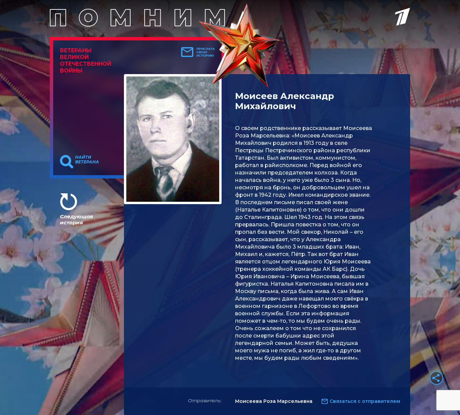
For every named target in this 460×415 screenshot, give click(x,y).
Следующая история (76, 219)
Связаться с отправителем (365, 401)
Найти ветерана (87, 159)
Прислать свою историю (205, 52)
